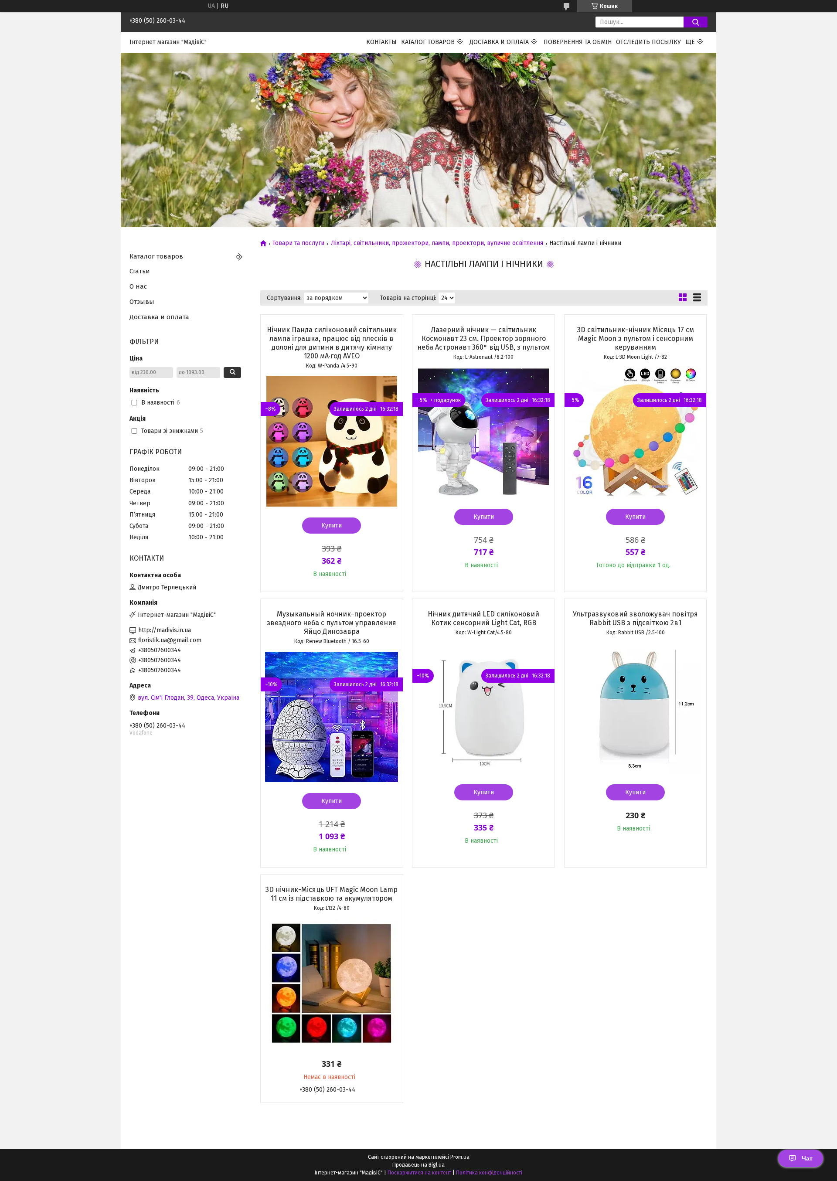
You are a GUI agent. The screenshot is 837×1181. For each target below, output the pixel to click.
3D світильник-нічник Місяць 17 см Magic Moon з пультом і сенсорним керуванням (635, 338)
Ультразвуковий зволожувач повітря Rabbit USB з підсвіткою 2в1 (635, 618)
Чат (807, 1158)
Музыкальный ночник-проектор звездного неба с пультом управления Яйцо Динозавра (331, 623)
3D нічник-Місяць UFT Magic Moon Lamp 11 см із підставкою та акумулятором (331, 893)
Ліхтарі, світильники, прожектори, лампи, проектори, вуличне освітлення (437, 243)
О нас (138, 286)
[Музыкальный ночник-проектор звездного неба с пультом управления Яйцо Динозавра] (332, 716)
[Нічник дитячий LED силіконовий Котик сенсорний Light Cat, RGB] (483, 708)
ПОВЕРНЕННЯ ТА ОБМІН (578, 42)
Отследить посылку (648, 42)
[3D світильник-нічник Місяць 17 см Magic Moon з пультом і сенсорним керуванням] (636, 432)
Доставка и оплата (499, 42)
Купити (331, 525)
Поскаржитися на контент (419, 1173)
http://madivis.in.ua (164, 630)
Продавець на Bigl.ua (418, 1165)
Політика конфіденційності (489, 1173)
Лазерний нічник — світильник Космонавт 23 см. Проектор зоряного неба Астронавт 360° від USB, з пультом (483, 338)
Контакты (381, 42)
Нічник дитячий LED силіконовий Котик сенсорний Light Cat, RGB (483, 618)
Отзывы (141, 302)
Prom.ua (460, 1157)
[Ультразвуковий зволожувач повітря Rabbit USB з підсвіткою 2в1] (636, 708)
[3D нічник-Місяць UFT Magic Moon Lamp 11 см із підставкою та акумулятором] (332, 983)
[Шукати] (696, 22)
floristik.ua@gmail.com (169, 640)
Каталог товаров (428, 42)
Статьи (139, 271)
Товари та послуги (298, 243)
